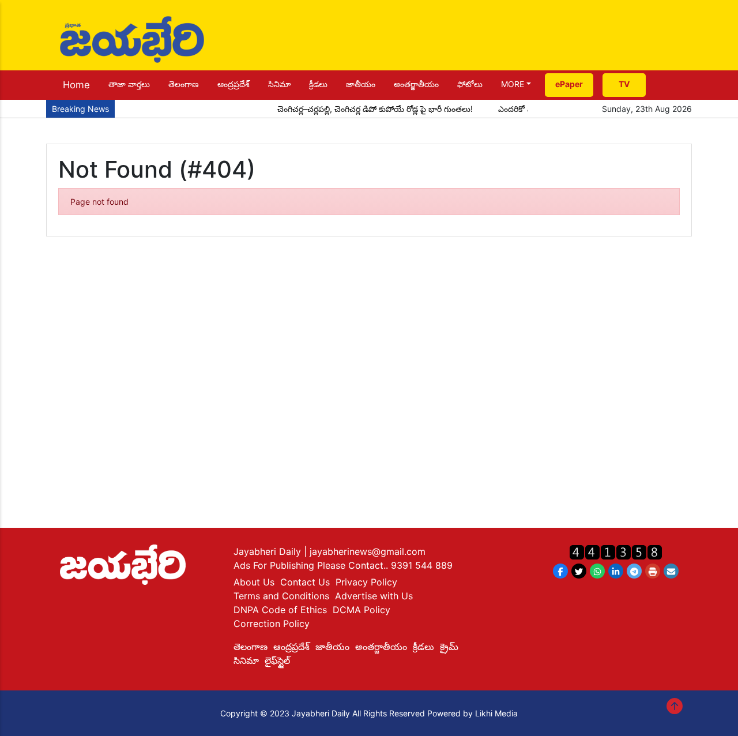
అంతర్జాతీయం (416, 84)
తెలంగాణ (183, 84)
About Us (254, 582)
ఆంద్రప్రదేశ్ (233, 84)
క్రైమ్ (449, 646)
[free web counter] (615, 552)
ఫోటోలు (470, 84)
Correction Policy (272, 623)
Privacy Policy (366, 582)
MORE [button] (512, 84)
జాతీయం (360, 84)
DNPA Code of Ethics (280, 609)
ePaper (569, 84)
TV (624, 84)
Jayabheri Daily (269, 551)
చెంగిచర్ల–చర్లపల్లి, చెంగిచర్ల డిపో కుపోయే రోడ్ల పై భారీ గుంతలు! (367, 109)
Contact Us (305, 582)
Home (76, 85)
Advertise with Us (374, 596)
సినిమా (279, 84)
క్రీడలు (318, 84)
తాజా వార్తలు (129, 84)
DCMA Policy (361, 609)
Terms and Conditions (281, 596)
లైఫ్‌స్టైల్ (277, 660)
